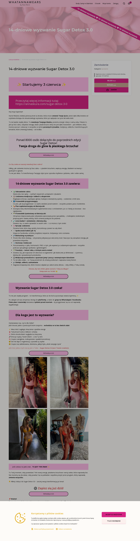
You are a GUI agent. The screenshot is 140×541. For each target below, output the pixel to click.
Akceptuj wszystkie (114, 514)
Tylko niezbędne (114, 521)
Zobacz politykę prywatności (44, 529)
